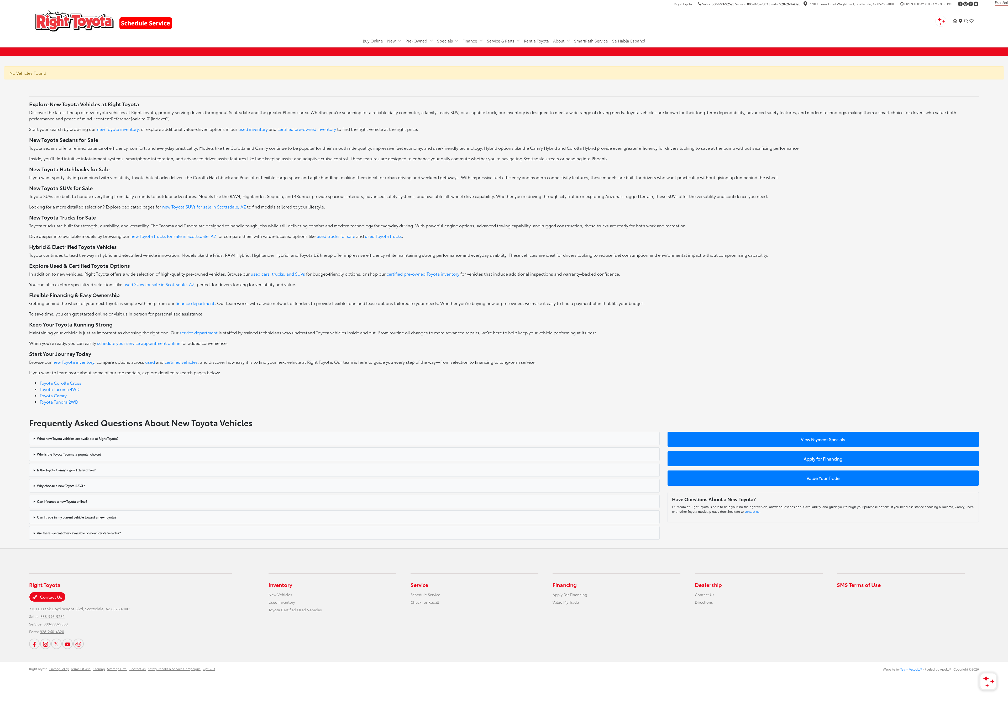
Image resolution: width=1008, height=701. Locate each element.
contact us (751, 511)
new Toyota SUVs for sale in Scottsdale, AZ (204, 207)
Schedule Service (425, 594)
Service (419, 584)
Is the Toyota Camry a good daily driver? (66, 470)
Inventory (280, 584)
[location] (805, 4)
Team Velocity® (911, 669)
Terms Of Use (81, 668)
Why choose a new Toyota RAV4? (61, 485)
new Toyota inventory (118, 129)
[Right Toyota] (74, 20)
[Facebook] (960, 4)
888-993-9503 (757, 4)
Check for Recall (425, 602)
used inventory (253, 129)
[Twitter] (970, 4)
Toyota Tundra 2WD (59, 402)
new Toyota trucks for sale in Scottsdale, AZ (173, 236)
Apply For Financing (570, 594)
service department (199, 332)
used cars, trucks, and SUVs (278, 274)
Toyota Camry (53, 395)
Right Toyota (38, 668)
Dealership (708, 584)
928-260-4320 (789, 4)
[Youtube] (976, 4)
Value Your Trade (823, 478)
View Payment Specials (823, 439)
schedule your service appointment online (138, 343)
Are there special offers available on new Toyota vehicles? (79, 533)
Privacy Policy (59, 668)
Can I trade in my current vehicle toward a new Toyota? (76, 517)
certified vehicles (181, 362)
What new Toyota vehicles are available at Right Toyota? (77, 438)
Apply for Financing (823, 459)
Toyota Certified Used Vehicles (295, 609)
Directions (704, 602)
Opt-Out (209, 668)
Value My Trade (566, 602)
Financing (565, 584)
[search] (966, 21)
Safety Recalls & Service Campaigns (174, 668)
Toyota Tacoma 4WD (60, 389)
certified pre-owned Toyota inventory (423, 274)
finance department (195, 303)
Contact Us (50, 597)
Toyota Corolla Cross (60, 383)
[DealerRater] (78, 644)
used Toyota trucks (383, 236)
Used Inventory (282, 602)
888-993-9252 (722, 4)
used (150, 362)
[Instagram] (965, 4)
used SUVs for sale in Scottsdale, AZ (159, 284)
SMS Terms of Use (859, 584)
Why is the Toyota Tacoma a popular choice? (69, 454)
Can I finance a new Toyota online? (62, 501)
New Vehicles (280, 594)
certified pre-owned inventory (306, 129)
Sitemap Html (117, 668)
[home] (956, 21)
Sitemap (99, 668)
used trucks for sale (336, 236)
